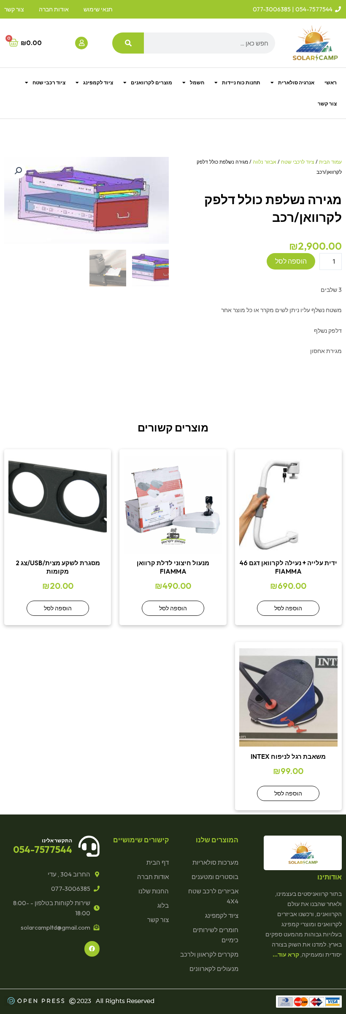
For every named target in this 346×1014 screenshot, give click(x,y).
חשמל (197, 82)
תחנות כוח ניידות (241, 82)
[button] (18, 170)
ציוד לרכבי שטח (297, 162)
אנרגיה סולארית (296, 82)
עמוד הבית (330, 162)
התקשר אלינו (57, 840)
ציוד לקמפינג (98, 82)
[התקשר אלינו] (89, 846)
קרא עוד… (286, 954)
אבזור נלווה (264, 162)
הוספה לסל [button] (288, 608)
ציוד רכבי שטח (48, 82)
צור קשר (327, 103)
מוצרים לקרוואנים (151, 82)
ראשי (330, 82)
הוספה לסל (291, 261)
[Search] (128, 43)
